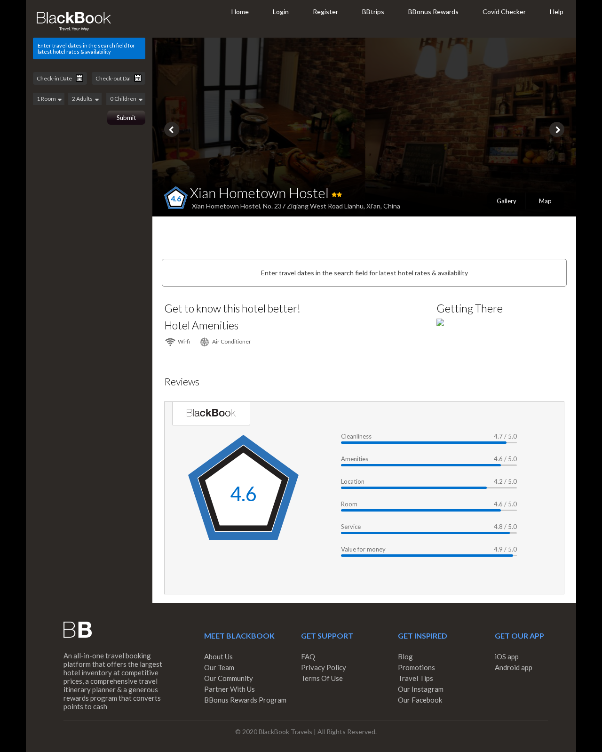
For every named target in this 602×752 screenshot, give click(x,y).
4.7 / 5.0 (505, 436)
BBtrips (373, 12)
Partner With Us (229, 689)
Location (352, 481)
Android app (513, 667)
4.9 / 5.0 (505, 549)
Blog (405, 656)
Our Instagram (421, 689)
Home (240, 12)
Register (325, 12)
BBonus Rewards (433, 12)
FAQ (308, 656)
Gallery (506, 201)
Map (545, 201)
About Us (218, 656)
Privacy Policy (323, 667)
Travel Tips (415, 678)
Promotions (416, 667)
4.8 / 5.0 (505, 526)
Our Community (228, 678)
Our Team (219, 667)
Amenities (354, 459)
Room (349, 504)
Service (351, 526)
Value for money (363, 549)
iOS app (507, 656)
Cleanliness (356, 436)
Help (556, 12)
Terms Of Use (322, 678)
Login (281, 12)
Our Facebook (420, 700)
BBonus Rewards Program (245, 700)
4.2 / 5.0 (505, 481)
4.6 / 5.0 (505, 459)
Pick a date (79, 78)
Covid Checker (504, 12)
